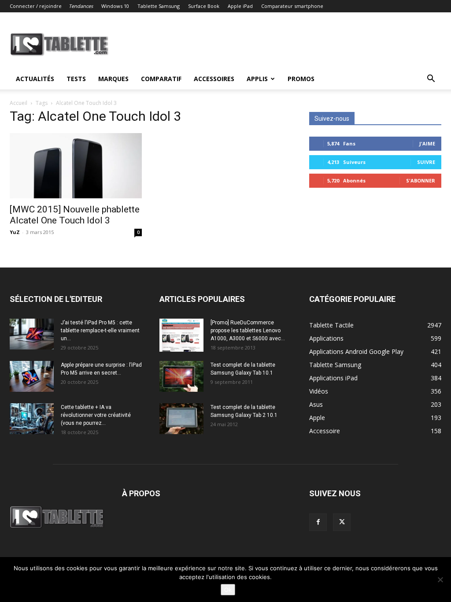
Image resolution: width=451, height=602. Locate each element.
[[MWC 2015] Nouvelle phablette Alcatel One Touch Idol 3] (76, 165)
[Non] (440, 579)
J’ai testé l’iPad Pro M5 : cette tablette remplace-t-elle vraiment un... (100, 331)
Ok (228, 589)
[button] (430, 79)
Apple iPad (240, 6)
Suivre (426, 162)
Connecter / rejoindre (36, 6)
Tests (76, 78)
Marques (113, 78)
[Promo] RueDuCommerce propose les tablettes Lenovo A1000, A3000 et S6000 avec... (248, 331)
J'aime (427, 143)
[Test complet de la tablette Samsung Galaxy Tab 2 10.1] (181, 418)
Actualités (35, 78)
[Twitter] (342, 522)
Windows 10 (115, 6)
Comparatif (161, 78)
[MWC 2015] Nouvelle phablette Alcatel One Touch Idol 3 (75, 215)
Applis (257, 78)
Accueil (18, 103)
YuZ (15, 232)
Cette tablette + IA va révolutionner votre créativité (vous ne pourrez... (96, 415)
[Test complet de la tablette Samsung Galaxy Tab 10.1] (181, 376)
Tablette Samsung (158, 6)
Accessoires (214, 78)
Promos (301, 78)
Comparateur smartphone (292, 6)
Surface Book (203, 6)
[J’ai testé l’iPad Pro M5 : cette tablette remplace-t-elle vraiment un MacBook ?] (32, 334)
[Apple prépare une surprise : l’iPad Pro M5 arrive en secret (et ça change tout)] (32, 376)
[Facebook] (318, 522)
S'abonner (420, 180)
